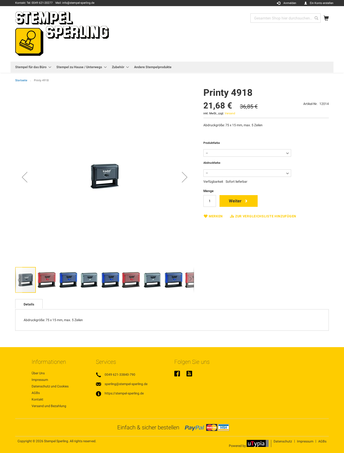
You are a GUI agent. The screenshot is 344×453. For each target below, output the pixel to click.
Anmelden (289, 3)
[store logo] (62, 33)
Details (29, 304)
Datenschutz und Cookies (50, 386)
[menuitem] (31, 67)
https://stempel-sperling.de (124, 393)
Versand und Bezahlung (49, 406)
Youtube (189, 374)
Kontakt (37, 399)
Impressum (40, 380)
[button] (24, 177)
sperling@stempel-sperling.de (126, 384)
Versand (230, 113)
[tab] (29, 303)
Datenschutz (283, 441)
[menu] (172, 67)
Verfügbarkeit (213, 181)
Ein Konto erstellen (321, 3)
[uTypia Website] (258, 446)
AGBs (36, 393)
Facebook (177, 374)
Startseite (21, 80)
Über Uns (38, 373)
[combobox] (285, 18)
